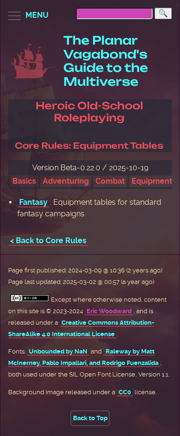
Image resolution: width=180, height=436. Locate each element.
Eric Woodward (109, 311)
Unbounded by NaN (58, 351)
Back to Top (90, 418)
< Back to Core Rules (48, 240)
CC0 (125, 392)
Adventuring (66, 181)
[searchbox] (114, 13)
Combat (110, 181)
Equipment (152, 181)
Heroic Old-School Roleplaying (89, 111)
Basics (24, 181)
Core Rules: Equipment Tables (89, 146)
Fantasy (33, 202)
